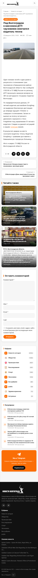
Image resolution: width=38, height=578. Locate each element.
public (3, 534)
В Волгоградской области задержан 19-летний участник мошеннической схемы (21, 441)
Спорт (4, 525)
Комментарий (8, 280)
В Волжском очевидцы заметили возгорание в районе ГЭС (18, 410)
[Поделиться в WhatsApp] (23, 154)
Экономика (5, 528)
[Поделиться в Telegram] (14, 154)
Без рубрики (6, 531)
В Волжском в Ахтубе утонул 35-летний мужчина (21, 417)
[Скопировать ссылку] (28, 154)
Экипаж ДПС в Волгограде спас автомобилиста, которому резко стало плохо (20, 433)
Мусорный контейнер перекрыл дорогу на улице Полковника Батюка (20, 425)
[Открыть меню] (3, 3)
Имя (5, 304)
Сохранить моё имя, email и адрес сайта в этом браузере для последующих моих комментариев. (18, 330)
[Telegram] (8, 505)
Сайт (5, 320)
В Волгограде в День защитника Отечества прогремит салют (20, 174)
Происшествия (6, 519)
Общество (5, 517)
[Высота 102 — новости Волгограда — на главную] (12, 3)
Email (5, 312)
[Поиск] (34, 3)
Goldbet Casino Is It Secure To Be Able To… (15, 553)
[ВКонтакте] (3, 505)
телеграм (14, 127)
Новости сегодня (16, 11)
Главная (5, 11)
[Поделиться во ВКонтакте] (18, 154)
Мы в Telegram (6, 575)
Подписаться (19, 468)
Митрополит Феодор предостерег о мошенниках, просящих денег (15, 164)
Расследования (7, 522)
